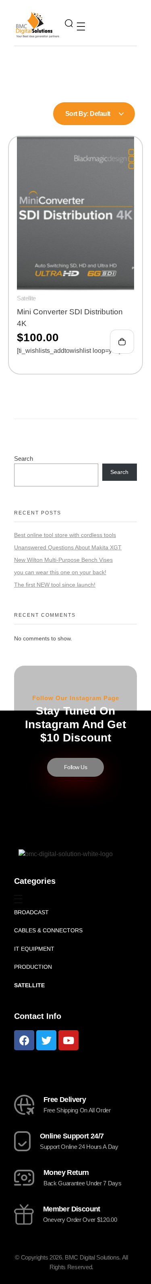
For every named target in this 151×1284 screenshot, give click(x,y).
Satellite (26, 298)
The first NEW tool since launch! (54, 584)
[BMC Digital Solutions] (37, 24)
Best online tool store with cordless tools (65, 535)
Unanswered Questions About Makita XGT (68, 547)
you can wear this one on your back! (60, 572)
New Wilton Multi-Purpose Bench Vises (63, 560)
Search (23, 458)
